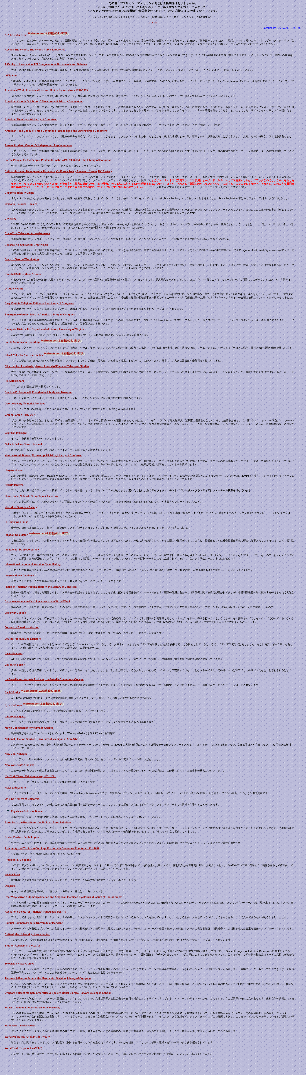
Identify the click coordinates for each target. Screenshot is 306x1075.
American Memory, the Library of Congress (31, 119)
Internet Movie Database (19, 575)
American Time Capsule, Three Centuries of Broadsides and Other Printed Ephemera (56, 130)
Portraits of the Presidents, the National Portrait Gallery (38, 822)
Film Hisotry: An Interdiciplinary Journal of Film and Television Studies (47, 366)
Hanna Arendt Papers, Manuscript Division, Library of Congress (43, 455)
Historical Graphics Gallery (21, 507)
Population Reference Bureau (27, 811)
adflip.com (11, 75)
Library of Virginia (15, 716)
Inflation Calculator (16, 535)
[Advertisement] (153, 1065)
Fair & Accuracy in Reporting (22, 342)
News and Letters (15, 787)
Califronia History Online (19, 192)
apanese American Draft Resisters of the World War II (38, 601)
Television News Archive (19, 963)
